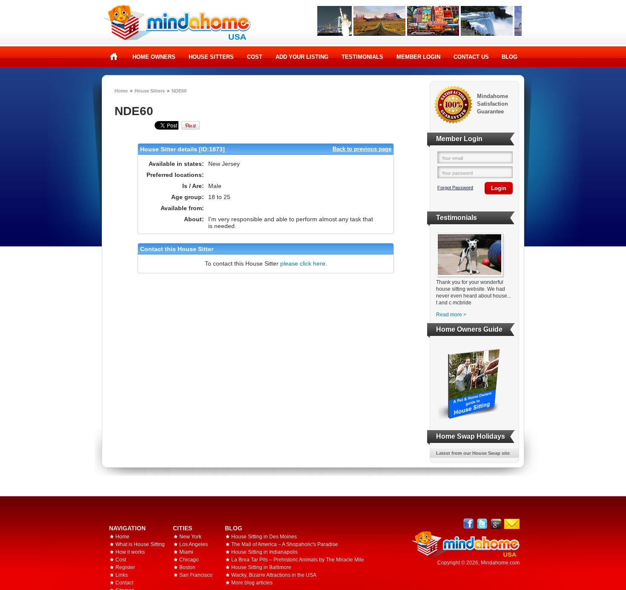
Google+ (496, 523)
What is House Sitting (140, 544)
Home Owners (153, 57)
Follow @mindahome (482, 523)
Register (125, 567)
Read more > (451, 315)
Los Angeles (193, 544)
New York (190, 537)
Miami (186, 552)
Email (512, 524)
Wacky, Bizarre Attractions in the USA (273, 575)
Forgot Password (455, 187)
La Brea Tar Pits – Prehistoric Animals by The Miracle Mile (297, 560)
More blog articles (252, 583)
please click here (302, 263)
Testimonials (362, 57)
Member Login (418, 57)
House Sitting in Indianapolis (264, 552)
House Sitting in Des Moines (264, 537)
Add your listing (302, 57)
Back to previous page (362, 149)
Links (121, 575)
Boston (187, 567)
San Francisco (195, 575)
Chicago (189, 560)
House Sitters (211, 57)
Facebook (468, 523)
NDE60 (179, 90)
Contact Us (471, 57)
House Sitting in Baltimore (261, 567)
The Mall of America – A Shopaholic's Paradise (284, 544)
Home (114, 56)
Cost (254, 57)
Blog (509, 57)
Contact (124, 583)
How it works (130, 552)
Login (498, 188)
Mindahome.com (500, 563)
